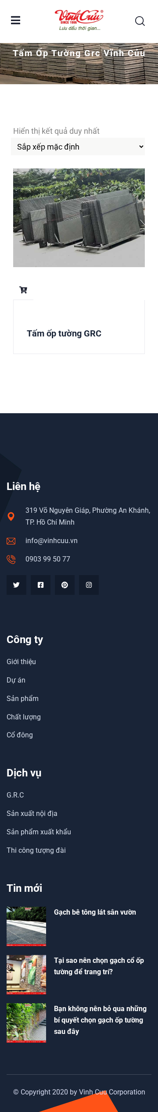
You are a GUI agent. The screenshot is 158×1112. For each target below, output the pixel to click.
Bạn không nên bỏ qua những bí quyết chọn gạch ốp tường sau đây (100, 1020)
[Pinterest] (65, 585)
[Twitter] (16, 585)
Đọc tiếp (23, 290)
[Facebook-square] (40, 585)
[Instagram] (89, 585)
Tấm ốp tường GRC (64, 333)
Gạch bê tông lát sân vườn (95, 912)
